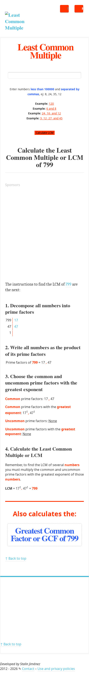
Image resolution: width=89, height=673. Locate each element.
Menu (82, 8)
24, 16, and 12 (51, 113)
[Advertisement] (44, 235)
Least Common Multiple (45, 51)
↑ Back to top (15, 558)
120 (51, 104)
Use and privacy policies (56, 668)
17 (16, 320)
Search (68, 8)
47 (16, 326)
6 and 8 (51, 108)
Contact (28, 668)
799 (48, 164)
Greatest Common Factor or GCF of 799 (44, 534)
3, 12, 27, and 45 (51, 118)
